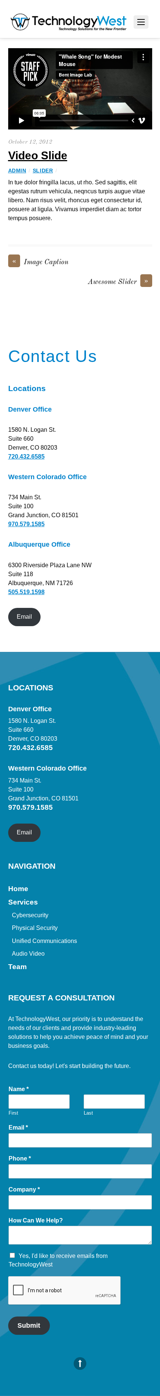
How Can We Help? (36, 1220)
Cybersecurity (30, 915)
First (13, 1113)
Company (24, 1189)
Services (23, 902)
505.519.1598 (26, 592)
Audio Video (28, 953)
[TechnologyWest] (68, 24)
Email (24, 616)
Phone (20, 1158)
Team (17, 967)
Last (88, 1113)
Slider (43, 171)
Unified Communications (44, 941)
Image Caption (40, 261)
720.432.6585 (26, 456)
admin (17, 171)
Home (18, 889)
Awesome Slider (118, 281)
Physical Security (35, 928)
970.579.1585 (26, 524)
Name (19, 1089)
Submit (28, 1325)
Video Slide (37, 155)
